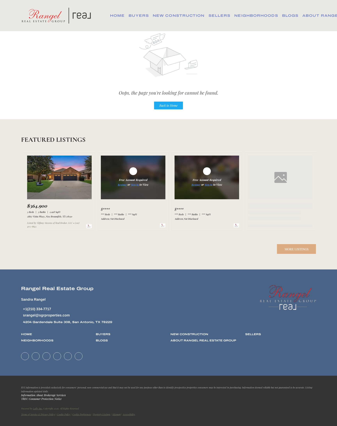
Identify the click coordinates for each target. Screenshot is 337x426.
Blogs (290, 16)
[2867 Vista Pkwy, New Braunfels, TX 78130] (59, 198)
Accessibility (129, 414)
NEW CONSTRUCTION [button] (179, 16)
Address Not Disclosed (112, 218)
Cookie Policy (63, 414)
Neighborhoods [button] (256, 16)
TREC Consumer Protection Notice (41, 399)
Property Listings (101, 414)
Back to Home (168, 105)
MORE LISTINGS (297, 249)
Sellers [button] (219, 16)
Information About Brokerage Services (43, 395)
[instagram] (57, 356)
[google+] (78, 356)
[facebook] (25, 356)
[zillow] (46, 356)
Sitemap (116, 414)
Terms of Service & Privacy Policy (38, 414)
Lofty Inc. (38, 408)
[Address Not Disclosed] (133, 198)
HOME (117, 16)
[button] (57, 15)
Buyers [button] (139, 16)
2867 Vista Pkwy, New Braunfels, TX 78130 (49, 216)
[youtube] (68, 356)
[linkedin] (36, 356)
